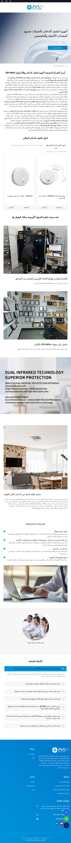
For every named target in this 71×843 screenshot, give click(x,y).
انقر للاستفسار (57, 48)
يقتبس (43, 207)
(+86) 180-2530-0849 (61, 815)
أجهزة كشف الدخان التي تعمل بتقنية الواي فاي (26, 145)
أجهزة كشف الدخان (58, 66)
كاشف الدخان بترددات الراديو (56, 151)
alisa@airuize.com (62, 819)
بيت (66, 66)
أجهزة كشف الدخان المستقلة (56, 145)
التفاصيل (58, 207)
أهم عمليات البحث (31, 840)
